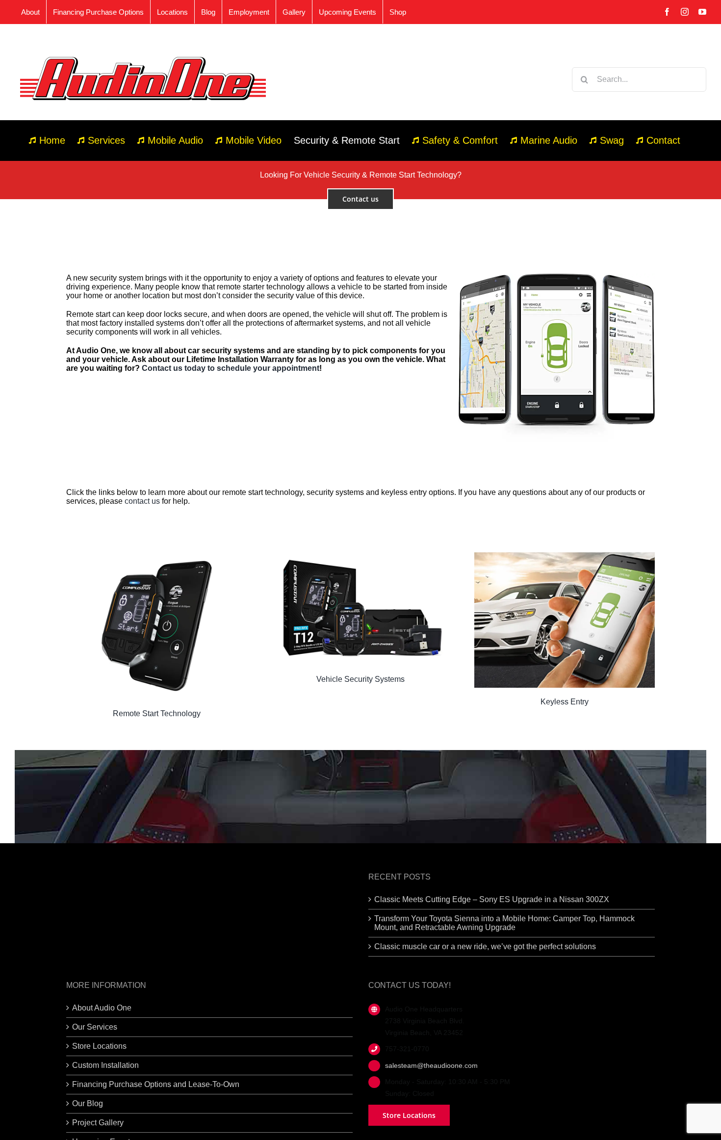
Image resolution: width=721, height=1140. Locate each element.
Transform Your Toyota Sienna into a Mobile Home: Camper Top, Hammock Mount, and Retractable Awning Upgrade (504, 923)
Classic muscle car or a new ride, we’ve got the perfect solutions (485, 946)
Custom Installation (105, 1065)
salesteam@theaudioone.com (431, 1065)
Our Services (94, 1027)
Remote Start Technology (157, 713)
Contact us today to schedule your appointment (230, 368)
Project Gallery (98, 1122)
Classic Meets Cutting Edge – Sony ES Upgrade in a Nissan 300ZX (491, 899)
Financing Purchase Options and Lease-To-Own (155, 1084)
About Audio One (101, 1008)
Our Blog (87, 1103)
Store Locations (99, 1046)
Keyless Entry (565, 702)
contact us (142, 501)
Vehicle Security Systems (360, 679)
